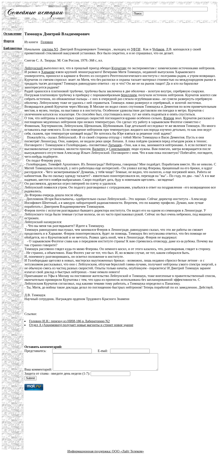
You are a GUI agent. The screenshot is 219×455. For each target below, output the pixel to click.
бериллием (129, 95)
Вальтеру (99, 149)
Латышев (115, 145)
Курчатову (119, 68)
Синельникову (119, 149)
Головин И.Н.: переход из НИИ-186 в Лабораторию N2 (69, 321)
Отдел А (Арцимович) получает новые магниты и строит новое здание (81, 325)
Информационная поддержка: (89, 451)
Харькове (48, 72)
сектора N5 (50, 49)
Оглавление (12, 33)
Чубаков (158, 49)
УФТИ (136, 49)
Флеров (168, 118)
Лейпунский (34, 68)
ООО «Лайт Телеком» (128, 451)
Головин (47, 42)
